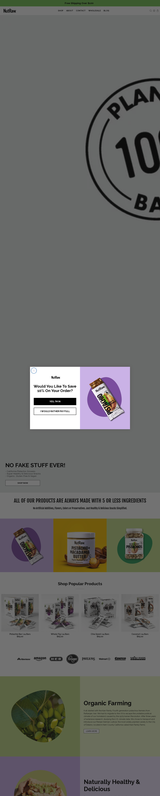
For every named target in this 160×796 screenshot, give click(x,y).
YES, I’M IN (55, 401)
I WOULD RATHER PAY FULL (55, 411)
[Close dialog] (34, 370)
